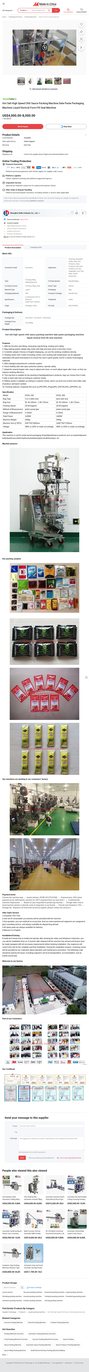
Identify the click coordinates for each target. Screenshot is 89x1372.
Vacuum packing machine (32, 1292)
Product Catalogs (35, 1287)
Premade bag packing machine (76, 1296)
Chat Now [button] (68, 126)
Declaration (68, 1363)
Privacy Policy (79, 1363)
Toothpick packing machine (54, 1296)
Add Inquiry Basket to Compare (44, 89)
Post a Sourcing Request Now (69, 1158)
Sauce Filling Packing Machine (15, 1350)
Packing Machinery (30, 17)
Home (4, 17)
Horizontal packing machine (54, 1292)
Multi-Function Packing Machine (49, 17)
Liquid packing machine (74, 1292)
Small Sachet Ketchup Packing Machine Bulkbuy (48, 1350)
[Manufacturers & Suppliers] (44, 4)
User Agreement (57, 1363)
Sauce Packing (68, 1339)
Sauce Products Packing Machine (68, 1345)
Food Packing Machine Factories (16, 1339)
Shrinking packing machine (12, 1296)
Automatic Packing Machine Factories (42, 1334)
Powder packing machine (32, 1300)
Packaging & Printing (15, 17)
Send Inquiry (23, 126)
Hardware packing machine (12, 1300)
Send (22, 1158)
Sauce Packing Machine (12, 1345)
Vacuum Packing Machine (13, 1322)
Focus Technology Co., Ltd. (29, 1363)
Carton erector (7, 1292)
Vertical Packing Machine (37, 1322)
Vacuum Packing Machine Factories (45, 1339)
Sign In (5, 237)
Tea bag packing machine (53, 1300)
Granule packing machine (32, 1296)
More (4, 1355)
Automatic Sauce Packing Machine (38, 1345)
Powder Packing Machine (60, 1322)
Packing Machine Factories (14, 1334)
